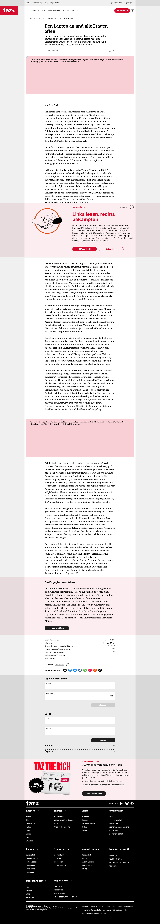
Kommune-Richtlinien (115, 906)
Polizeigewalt (59, 816)
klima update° (31, 862)
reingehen (30, 872)
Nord (28, 837)
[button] (132, 10)
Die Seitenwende (88, 823)
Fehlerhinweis (59, 665)
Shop (28, 894)
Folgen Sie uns (114, 804)
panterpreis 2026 (116, 834)
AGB (113, 910)
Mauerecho (30, 865)
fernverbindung (32, 858)
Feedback (58, 886)
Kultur (28, 827)
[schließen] (132, 207)
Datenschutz (96, 910)
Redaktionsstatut (98, 906)
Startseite (29, 18)
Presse (84, 830)
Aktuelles (85, 816)
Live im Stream (88, 862)
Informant (86, 910)
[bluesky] (127, 805)
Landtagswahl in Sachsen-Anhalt (64, 822)
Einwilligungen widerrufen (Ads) (94, 913)
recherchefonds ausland (119, 827)
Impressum (106, 910)
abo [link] (108, 3)
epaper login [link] (128, 3)
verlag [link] (28, 3)
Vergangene (87, 865)
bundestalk (30, 855)
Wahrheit (29, 841)
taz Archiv (113, 866)
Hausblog (85, 820)
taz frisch (57, 858)
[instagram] (132, 805)
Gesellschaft (31, 823)
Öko (27, 820)
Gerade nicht (124, 207)
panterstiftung (115, 830)
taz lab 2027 (86, 869)
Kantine (29, 890)
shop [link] (46, 3)
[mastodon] (122, 805)
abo (111, 816)
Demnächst (86, 855)
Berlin (28, 834)
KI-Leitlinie (128, 906)
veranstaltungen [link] (37, 3)
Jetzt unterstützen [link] (56, 628)
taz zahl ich (113, 823)
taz (32, 803)
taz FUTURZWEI (115, 859)
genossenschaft (115, 820)
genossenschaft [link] (116, 3)
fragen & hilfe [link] (54, 3)
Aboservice (58, 890)
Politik (28, 816)
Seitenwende (121, 910)
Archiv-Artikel (40, 18)
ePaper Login (59, 893)
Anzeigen (30, 897)
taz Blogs (113, 855)
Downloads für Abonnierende (66, 897)
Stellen (84, 827)
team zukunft (59, 855)
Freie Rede (30, 869)
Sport (28, 830)
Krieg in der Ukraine (62, 827)
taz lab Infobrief (60, 865)
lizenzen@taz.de (42, 910)
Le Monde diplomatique (119, 862)
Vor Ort (85, 858)
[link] (31, 10)
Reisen (29, 887)
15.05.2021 (111, 640)
